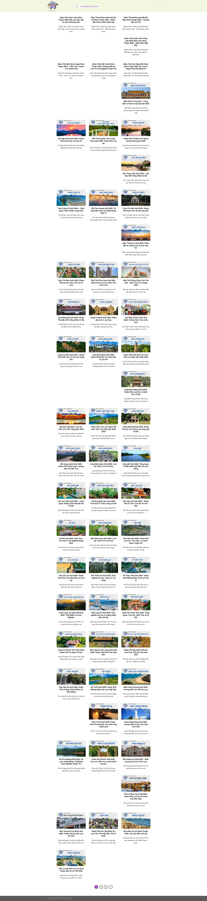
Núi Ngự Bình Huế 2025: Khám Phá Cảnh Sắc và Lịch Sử (71, 140)
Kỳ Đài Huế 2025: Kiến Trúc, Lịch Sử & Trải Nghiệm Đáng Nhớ (71, 540)
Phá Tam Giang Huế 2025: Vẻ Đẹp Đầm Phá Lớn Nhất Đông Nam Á (103, 210)
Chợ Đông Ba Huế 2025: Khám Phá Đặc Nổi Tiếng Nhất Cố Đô (71, 319)
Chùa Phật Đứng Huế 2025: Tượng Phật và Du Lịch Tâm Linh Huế (136, 724)
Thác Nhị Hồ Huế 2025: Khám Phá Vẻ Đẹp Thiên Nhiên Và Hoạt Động (71, 689)
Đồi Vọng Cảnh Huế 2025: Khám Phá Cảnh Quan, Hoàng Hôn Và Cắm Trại (71, 466)
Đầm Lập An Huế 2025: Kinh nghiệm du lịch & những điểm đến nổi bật (103, 615)
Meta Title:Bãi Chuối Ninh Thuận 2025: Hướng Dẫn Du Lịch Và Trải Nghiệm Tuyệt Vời (103, 66)
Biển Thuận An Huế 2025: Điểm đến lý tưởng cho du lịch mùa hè (136, 245)
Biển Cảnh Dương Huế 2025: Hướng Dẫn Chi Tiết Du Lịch (136, 688)
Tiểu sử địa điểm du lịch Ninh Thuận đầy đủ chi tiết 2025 (71, 870)
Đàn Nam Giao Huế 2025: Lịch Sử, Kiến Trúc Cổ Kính (103, 539)
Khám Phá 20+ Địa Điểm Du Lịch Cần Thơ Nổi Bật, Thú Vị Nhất (103, 833)
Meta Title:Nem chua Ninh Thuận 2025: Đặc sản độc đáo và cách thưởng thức (71, 19)
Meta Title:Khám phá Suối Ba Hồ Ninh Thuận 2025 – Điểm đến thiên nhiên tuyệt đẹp (103, 19)
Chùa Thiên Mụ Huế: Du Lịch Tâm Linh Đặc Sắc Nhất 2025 (136, 356)
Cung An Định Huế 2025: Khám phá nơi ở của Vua (103, 319)
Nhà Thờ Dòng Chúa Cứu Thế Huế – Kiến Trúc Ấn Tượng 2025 (135, 282)
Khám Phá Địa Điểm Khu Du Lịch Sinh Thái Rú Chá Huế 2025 (136, 652)
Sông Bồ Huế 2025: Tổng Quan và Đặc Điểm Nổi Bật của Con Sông (136, 466)
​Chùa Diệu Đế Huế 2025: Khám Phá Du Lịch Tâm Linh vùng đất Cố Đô (135, 429)
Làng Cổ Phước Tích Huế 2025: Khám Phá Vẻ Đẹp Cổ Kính (71, 651)
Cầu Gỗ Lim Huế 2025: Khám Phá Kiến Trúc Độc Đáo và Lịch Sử (71, 578)
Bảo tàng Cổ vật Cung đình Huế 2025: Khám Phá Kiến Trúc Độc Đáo (103, 652)
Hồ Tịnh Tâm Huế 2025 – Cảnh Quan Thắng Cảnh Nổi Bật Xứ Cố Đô (71, 503)
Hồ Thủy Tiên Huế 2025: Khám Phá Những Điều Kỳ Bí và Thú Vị (136, 578)
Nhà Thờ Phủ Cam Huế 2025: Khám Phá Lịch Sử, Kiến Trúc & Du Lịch (103, 282)
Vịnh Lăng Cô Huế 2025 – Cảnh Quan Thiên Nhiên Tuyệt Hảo (71, 209)
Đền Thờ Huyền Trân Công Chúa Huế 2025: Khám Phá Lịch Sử (103, 141)
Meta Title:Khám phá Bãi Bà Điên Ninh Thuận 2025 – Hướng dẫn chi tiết (135, 19)
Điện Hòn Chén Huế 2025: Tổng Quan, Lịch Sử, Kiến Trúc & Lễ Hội (135, 615)
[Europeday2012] (59, 6)
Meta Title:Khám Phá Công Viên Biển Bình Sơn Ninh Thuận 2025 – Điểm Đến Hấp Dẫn (136, 41)
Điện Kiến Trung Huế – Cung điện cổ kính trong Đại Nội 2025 (135, 102)
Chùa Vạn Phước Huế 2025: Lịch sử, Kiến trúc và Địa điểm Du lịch (103, 761)
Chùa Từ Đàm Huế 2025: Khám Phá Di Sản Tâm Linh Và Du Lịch (71, 282)
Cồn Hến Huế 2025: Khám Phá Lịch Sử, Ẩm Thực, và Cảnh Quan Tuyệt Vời (136, 540)
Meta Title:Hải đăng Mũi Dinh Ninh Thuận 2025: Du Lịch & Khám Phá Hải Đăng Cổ (135, 66)
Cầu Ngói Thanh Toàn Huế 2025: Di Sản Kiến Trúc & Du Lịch (136, 320)
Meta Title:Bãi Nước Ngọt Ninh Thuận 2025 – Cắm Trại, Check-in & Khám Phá (71, 66)
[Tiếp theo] (111, 887)
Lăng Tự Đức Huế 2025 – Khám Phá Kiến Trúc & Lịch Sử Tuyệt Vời (71, 357)
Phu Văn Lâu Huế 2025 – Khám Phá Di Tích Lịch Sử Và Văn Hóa (136, 503)
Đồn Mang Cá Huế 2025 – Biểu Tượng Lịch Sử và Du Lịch (136, 760)
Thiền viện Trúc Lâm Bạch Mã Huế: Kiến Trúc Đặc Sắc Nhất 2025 (103, 429)
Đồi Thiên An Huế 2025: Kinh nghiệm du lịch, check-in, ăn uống (103, 578)
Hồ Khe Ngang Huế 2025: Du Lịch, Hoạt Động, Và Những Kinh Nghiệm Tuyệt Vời (71, 761)
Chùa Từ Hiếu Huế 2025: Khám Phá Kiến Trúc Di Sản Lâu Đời (136, 209)
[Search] (76, 6)
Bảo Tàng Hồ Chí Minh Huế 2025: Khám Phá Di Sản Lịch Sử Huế (71, 833)
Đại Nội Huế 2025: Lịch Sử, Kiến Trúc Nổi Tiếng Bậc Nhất (71, 428)
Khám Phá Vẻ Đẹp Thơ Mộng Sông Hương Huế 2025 (136, 140)
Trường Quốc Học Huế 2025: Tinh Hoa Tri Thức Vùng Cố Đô (103, 502)
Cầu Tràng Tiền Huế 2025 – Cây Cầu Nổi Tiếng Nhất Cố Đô (136, 175)
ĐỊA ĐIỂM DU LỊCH (89, 6)
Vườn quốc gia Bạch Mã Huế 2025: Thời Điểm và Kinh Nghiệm (71, 615)
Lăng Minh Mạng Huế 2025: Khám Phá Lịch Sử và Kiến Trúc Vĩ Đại (135, 392)
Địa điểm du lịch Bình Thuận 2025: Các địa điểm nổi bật (136, 832)
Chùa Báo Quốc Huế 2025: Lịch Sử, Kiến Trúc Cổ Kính (103, 465)
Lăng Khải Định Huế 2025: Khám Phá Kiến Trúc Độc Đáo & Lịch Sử (103, 357)
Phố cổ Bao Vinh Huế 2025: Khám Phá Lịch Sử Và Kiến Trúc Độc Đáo (135, 796)
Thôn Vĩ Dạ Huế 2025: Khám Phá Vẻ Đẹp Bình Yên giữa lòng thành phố (103, 724)
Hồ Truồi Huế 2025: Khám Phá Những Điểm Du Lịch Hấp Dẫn (103, 688)
